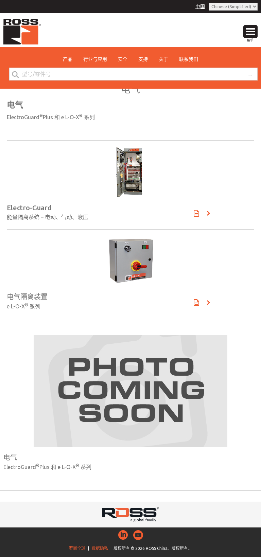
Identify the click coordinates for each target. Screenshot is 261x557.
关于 (163, 59)
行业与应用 (95, 59)
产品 (67, 59)
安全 (122, 59)
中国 (200, 6)
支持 (143, 59)
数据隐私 (100, 548)
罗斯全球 (77, 548)
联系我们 (188, 59)
